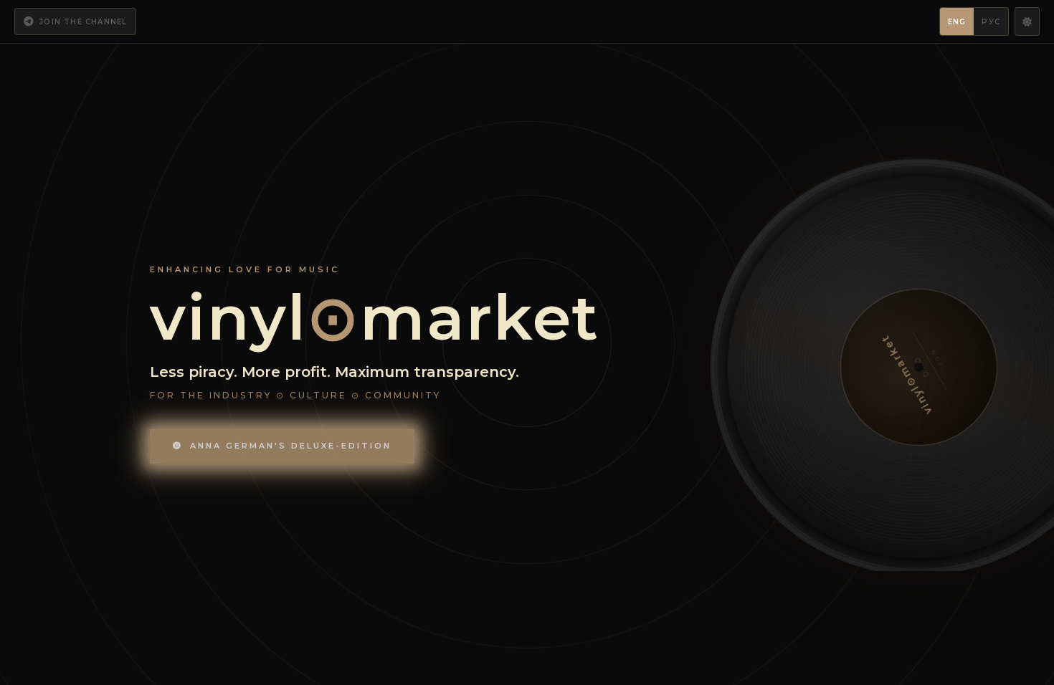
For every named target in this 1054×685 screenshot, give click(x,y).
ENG (957, 22)
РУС (991, 22)
